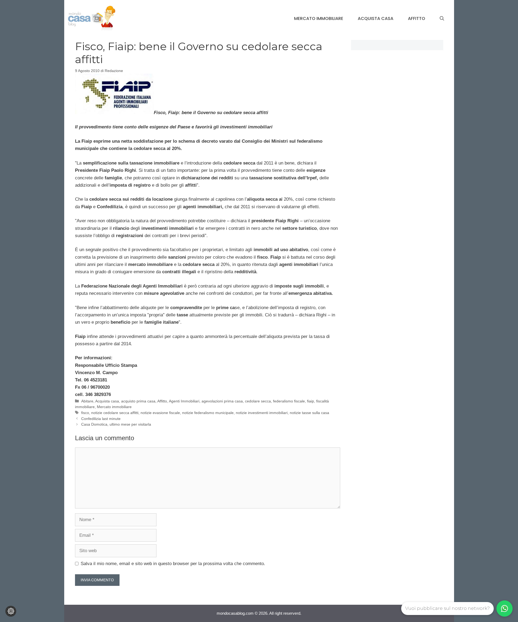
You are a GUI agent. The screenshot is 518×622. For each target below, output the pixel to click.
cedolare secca (258, 401)
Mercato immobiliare (318, 18)
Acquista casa (375, 18)
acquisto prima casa (138, 401)
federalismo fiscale (289, 401)
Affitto (416, 18)
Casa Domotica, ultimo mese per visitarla (116, 424)
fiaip (310, 401)
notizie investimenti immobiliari (262, 413)
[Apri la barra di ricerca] (441, 18)
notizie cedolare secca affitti (114, 413)
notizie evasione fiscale (160, 413)
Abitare (87, 401)
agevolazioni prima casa (222, 401)
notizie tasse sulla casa (309, 413)
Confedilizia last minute (101, 418)
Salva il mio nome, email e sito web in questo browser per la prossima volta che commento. (173, 563)
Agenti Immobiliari (184, 401)
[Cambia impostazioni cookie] (10, 611)
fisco (85, 413)
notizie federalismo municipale (208, 413)
